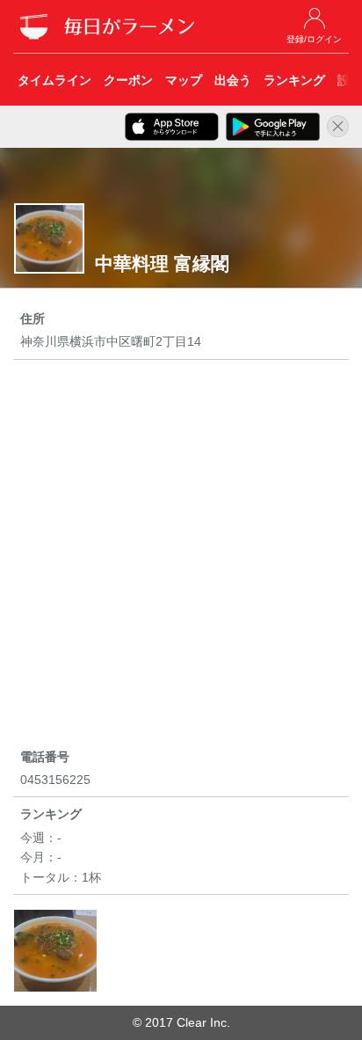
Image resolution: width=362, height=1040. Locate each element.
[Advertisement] (181, 557)
